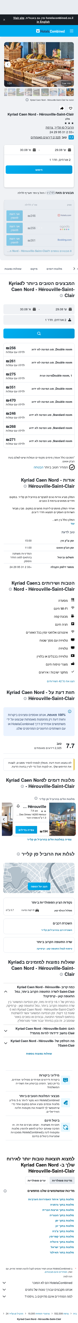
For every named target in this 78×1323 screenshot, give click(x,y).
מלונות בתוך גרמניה (62, 1204)
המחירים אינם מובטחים (56, 1271)
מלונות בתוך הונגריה (62, 1215)
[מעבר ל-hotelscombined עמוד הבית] (50, 31)
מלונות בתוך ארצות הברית (58, 1210)
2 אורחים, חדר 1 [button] (60, 159)
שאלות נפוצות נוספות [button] (39, 1053)
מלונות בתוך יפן (64, 1220)
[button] (4, 20)
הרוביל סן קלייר (16, 1313)
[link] (49, 839)
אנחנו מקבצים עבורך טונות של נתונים (48, 1289)
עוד (73, 523)
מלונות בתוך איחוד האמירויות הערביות (51, 1199)
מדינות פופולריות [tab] (62, 1180)
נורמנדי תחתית (43, 1313)
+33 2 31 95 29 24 (62, 132)
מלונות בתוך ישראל (62, 1247)
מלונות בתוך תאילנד (62, 1252)
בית (75, 1313)
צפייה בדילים (26, 830)
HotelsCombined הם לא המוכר (52, 1283)
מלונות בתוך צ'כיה (63, 1231)
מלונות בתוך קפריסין (61, 1236)
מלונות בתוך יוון (64, 1226)
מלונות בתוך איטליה (62, 1242)
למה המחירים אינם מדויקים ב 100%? (48, 1296)
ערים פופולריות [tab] (37, 1180)
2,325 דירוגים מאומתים (46, 137)
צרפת (66, 1313)
